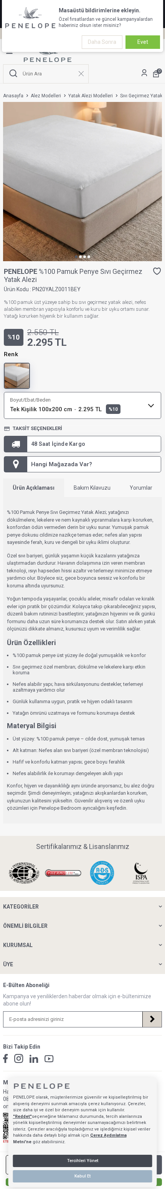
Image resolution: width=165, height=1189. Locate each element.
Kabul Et (82, 1176)
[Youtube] (49, 1058)
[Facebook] (5, 1058)
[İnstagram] (18, 1058)
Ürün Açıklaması (33, 488)
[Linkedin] (34, 1059)
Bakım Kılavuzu (92, 488)
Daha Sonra (102, 42)
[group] (82, 181)
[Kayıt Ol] (152, 1019)
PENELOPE (21, 271)
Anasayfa (13, 95)
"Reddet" (22, 1116)
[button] (76, 256)
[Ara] (13, 73)
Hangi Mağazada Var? (61, 464)
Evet (142, 42)
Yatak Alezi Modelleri (90, 95)
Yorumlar (141, 488)
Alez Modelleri (46, 95)
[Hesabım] (144, 73)
